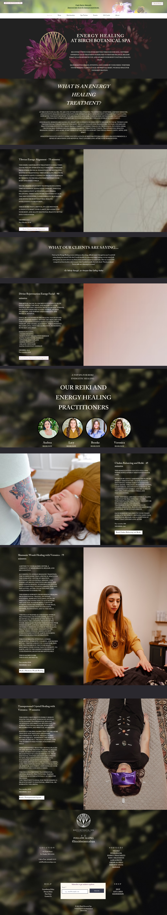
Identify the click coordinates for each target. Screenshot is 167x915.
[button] (121, 4)
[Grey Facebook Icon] (82, 836)
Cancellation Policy (48, 889)
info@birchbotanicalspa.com (47, 862)
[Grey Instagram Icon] (85, 836)
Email (63, 887)
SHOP (118, 889)
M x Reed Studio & (88, 909)
